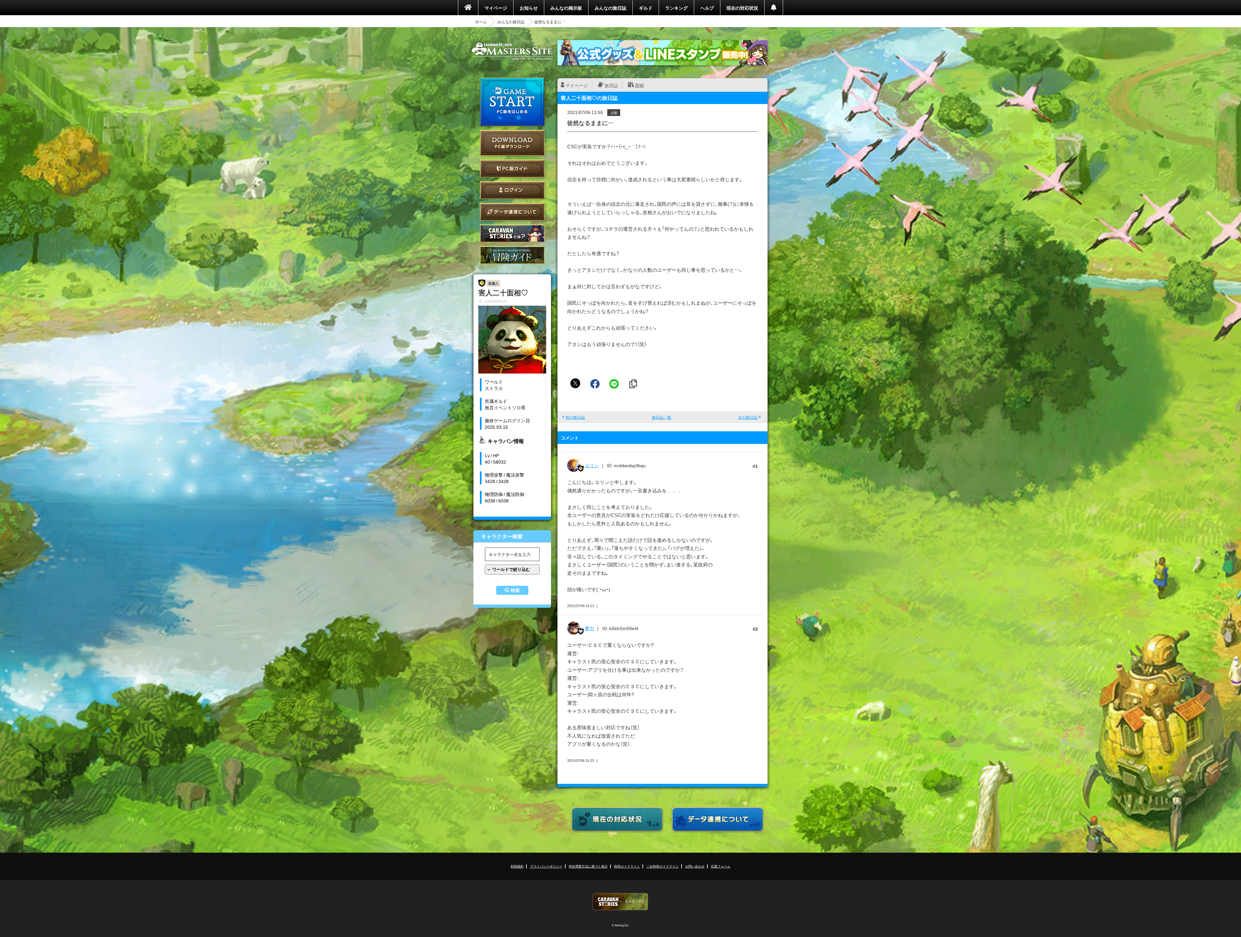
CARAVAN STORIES (620, 901)
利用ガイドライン (627, 866)
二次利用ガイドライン (662, 866)
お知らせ (529, 8)
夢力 (589, 628)
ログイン (512, 190)
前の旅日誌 (575, 417)
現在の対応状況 (742, 8)
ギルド (645, 8)
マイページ (495, 8)
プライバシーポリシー (546, 866)
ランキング (676, 8)
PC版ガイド (512, 168)
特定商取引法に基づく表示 (588, 866)
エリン (592, 465)
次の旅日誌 (748, 417)
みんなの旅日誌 (610, 8)
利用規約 (517, 866)
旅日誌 (611, 85)
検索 (515, 590)
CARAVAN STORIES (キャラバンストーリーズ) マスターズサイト (512, 51)
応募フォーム (720, 866)
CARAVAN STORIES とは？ (512, 233)
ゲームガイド (512, 255)
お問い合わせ (695, 866)
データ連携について (512, 212)
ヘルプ (707, 8)
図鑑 (639, 85)
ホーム (481, 22)
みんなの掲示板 (566, 8)
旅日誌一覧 (661, 417)
